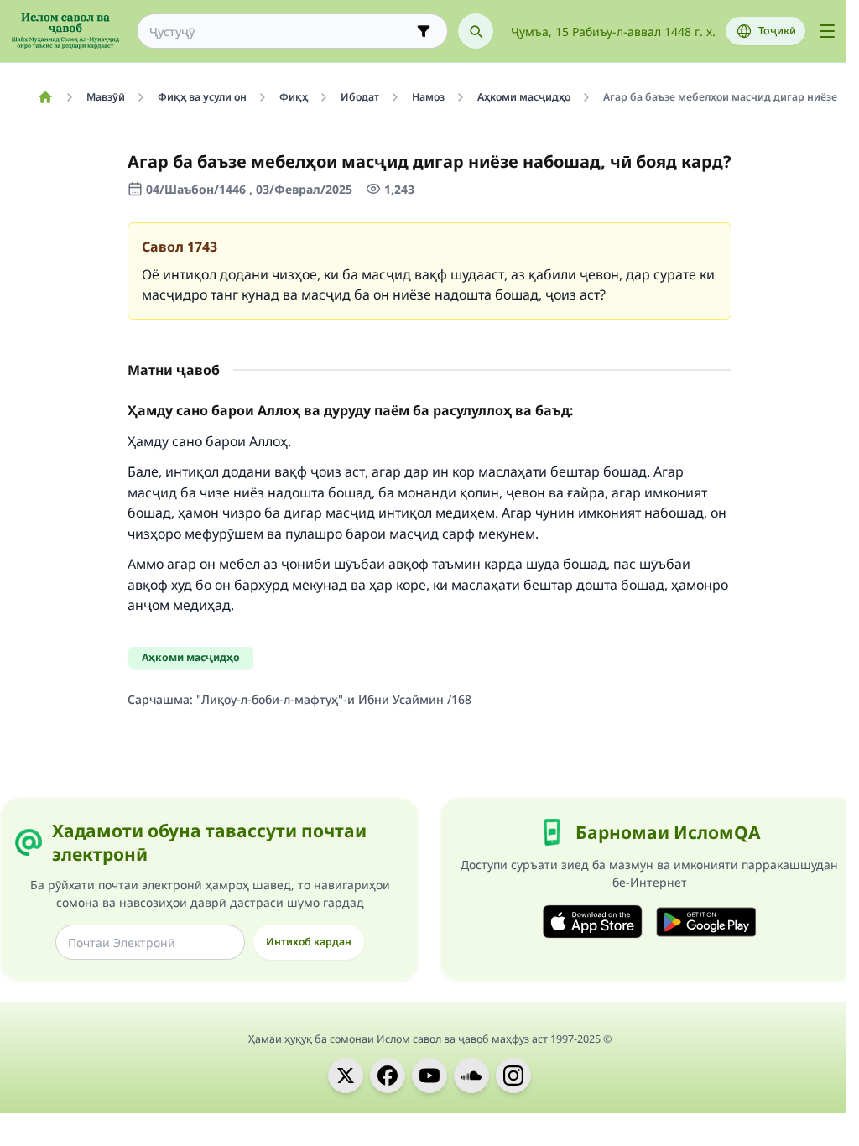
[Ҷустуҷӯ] (475, 31)
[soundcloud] (471, 1075)
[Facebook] (387, 1075)
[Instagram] (513, 1075)
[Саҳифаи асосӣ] (45, 97)
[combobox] (280, 31)
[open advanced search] (423, 31)
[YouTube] (429, 1075)
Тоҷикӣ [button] (777, 30)
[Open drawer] (827, 31)
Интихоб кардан (308, 942)
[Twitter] (345, 1075)
